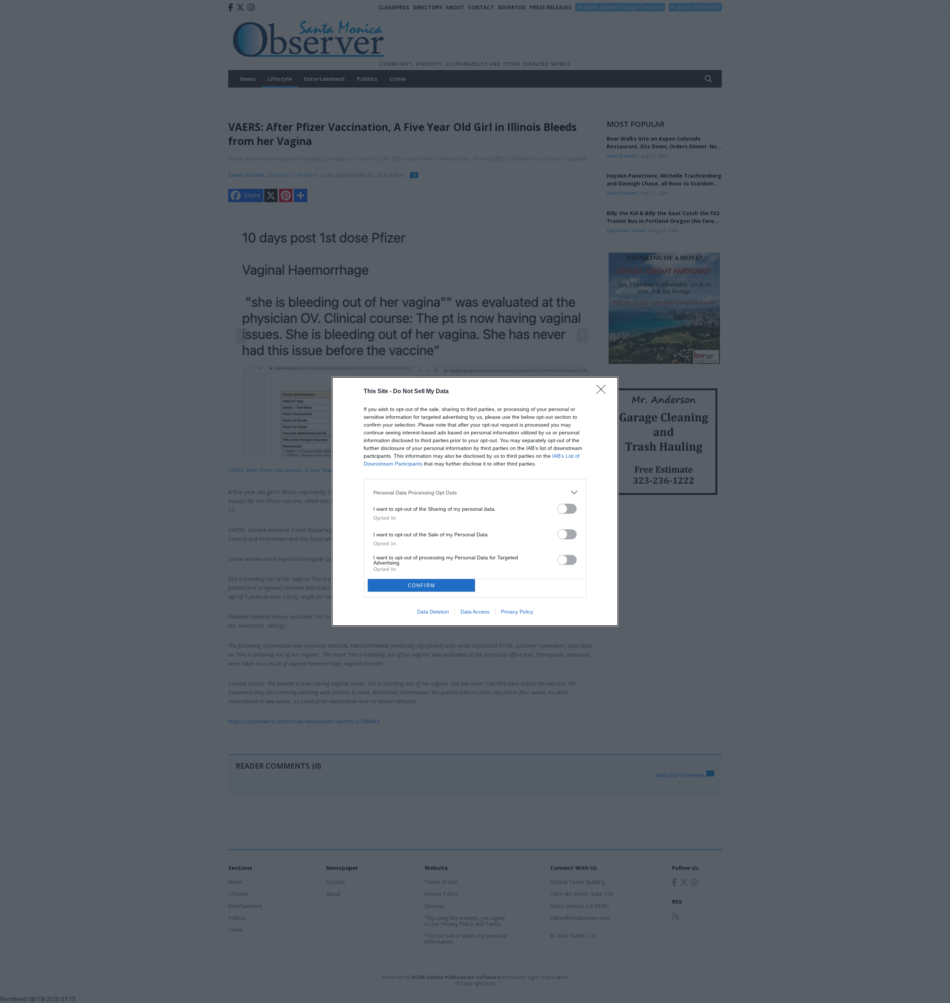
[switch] (567, 509)
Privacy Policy (517, 612)
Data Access (475, 612)
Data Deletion (433, 612)
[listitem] (475, 492)
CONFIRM (421, 585)
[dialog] (475, 501)
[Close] (603, 392)
